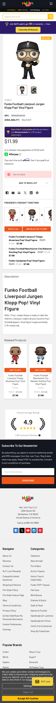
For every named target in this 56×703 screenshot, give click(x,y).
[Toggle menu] (4, 4)
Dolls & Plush (37, 605)
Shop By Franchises (40, 631)
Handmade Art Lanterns (42, 615)
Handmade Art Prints (41, 620)
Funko (6, 651)
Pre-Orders (36, 566)
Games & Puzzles (39, 610)
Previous (5, 371)
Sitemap (7, 629)
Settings (28, 685)
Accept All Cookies (28, 698)
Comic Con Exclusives (41, 626)
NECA (5, 657)
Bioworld (33, 662)
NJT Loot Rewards (12, 571)
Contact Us (8, 566)
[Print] (19, 192)
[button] (28, 183)
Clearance (35, 555)
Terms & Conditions (12, 605)
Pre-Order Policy (10, 590)
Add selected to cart (36, 229)
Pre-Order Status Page (13, 595)
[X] (25, 192)
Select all (13, 229)
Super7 (32, 657)
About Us (7, 555)
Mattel (6, 667)
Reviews (7, 560)
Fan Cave (35, 590)
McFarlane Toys (36, 667)
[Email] (13, 192)
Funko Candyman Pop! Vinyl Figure (27, 260)
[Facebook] (7, 192)
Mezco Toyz (34, 651)
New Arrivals (37, 560)
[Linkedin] (31, 192)
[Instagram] (34, 530)
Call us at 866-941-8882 (28, 522)
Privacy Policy (9, 610)
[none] (28, 60)
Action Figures (38, 571)
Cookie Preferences (12, 624)
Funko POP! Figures (40, 584)
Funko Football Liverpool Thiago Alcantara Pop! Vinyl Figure (15, 379)
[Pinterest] (37, 192)
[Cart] (51, 4)
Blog (5, 600)
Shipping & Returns (12, 584)
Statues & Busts (38, 600)
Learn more (16, 135)
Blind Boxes (36, 595)
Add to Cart (15, 370)
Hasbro (6, 662)
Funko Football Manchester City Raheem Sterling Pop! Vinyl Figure (40, 379)
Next (50, 371)
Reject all (28, 692)
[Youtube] (28, 530)
